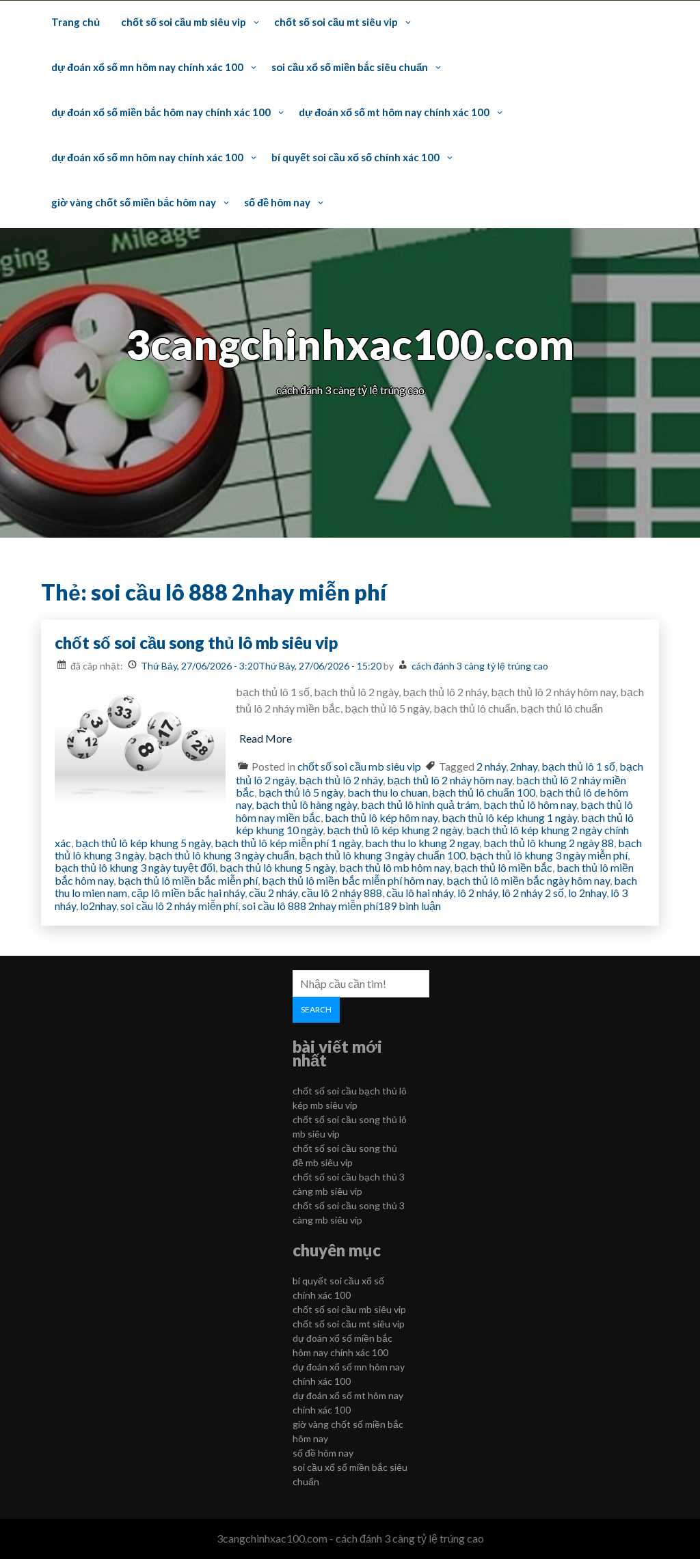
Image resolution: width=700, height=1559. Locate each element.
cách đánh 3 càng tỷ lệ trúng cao (480, 666)
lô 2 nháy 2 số (533, 892)
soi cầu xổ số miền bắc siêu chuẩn (349, 67)
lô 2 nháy (477, 892)
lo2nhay (98, 905)
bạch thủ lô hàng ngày (306, 804)
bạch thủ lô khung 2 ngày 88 (548, 842)
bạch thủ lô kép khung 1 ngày (509, 817)
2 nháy (491, 766)
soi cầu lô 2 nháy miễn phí (179, 905)
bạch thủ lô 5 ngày (300, 792)
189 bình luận (409, 905)
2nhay (523, 766)
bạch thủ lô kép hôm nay (381, 817)
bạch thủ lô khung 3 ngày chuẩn (221, 855)
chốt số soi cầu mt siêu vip (336, 22)
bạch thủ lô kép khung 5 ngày (143, 842)
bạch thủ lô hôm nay (529, 804)
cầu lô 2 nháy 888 (341, 892)
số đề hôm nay (277, 202)
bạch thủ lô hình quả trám (420, 804)
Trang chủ (75, 22)
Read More (265, 738)
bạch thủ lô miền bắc (503, 867)
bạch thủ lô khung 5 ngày (277, 867)
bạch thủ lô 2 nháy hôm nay (449, 779)
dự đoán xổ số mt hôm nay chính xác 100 (394, 112)
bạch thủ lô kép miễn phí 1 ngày (288, 842)
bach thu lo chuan (387, 792)
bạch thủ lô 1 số (578, 766)
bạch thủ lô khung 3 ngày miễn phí (549, 855)
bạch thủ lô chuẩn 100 (483, 792)
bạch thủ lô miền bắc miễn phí (188, 880)
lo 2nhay (587, 892)
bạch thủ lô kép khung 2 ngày (394, 829)
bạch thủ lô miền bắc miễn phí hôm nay (352, 880)
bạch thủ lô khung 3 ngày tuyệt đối (135, 867)
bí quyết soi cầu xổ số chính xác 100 (355, 157)
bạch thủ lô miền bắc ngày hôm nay (528, 880)
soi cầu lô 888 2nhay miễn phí (310, 905)
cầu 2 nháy (273, 892)
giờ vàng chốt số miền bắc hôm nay (133, 202)
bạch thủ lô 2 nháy (341, 779)
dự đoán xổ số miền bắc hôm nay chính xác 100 (161, 112)
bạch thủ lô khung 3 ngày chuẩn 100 (382, 855)
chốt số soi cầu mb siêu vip (183, 22)
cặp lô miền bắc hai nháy (188, 892)
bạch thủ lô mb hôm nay (394, 867)
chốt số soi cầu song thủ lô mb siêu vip (196, 642)
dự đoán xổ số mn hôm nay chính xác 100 (147, 67)
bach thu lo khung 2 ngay (422, 842)
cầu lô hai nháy (419, 892)
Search (316, 1009)
